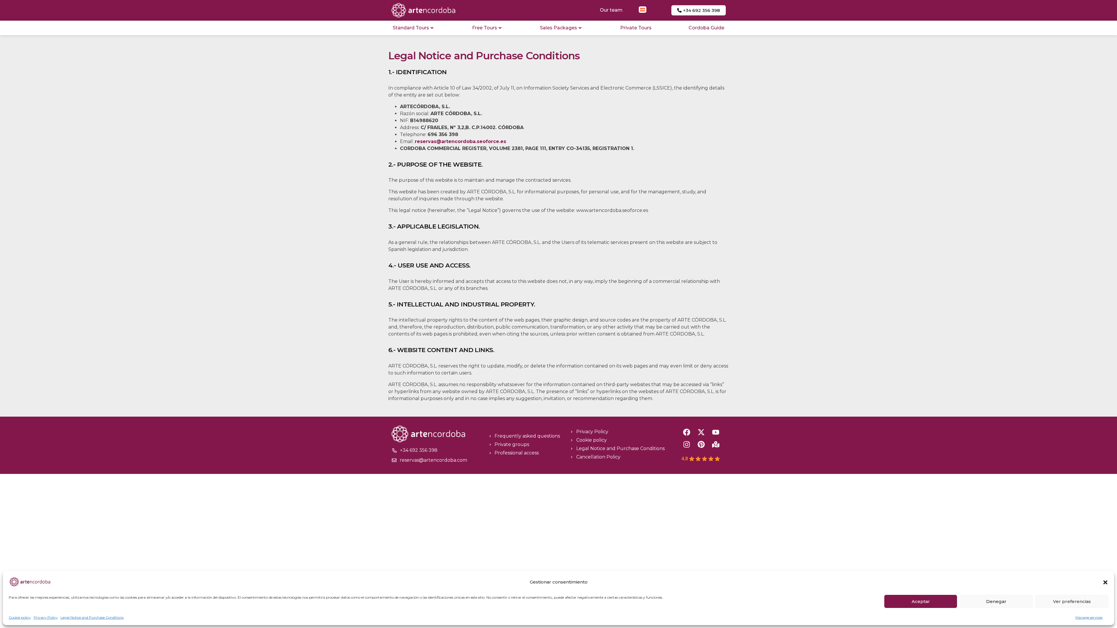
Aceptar (921, 601)
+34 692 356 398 (418, 450)
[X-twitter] (701, 432)
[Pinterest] (701, 444)
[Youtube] (716, 432)
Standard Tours (411, 28)
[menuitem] (642, 9)
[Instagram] (687, 444)
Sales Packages (558, 28)
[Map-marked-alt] (716, 444)
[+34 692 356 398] (394, 450)
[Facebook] (687, 432)
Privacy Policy (46, 617)
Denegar (996, 601)
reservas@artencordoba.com (433, 460)
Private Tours (636, 28)
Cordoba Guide (706, 28)
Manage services (1088, 617)
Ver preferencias (1072, 601)
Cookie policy (20, 617)
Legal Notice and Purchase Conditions (92, 617)
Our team (611, 10)
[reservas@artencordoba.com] (394, 460)
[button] (1105, 582)
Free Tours (484, 28)
